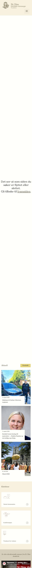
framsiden (23, 191)
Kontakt (26, 365)
